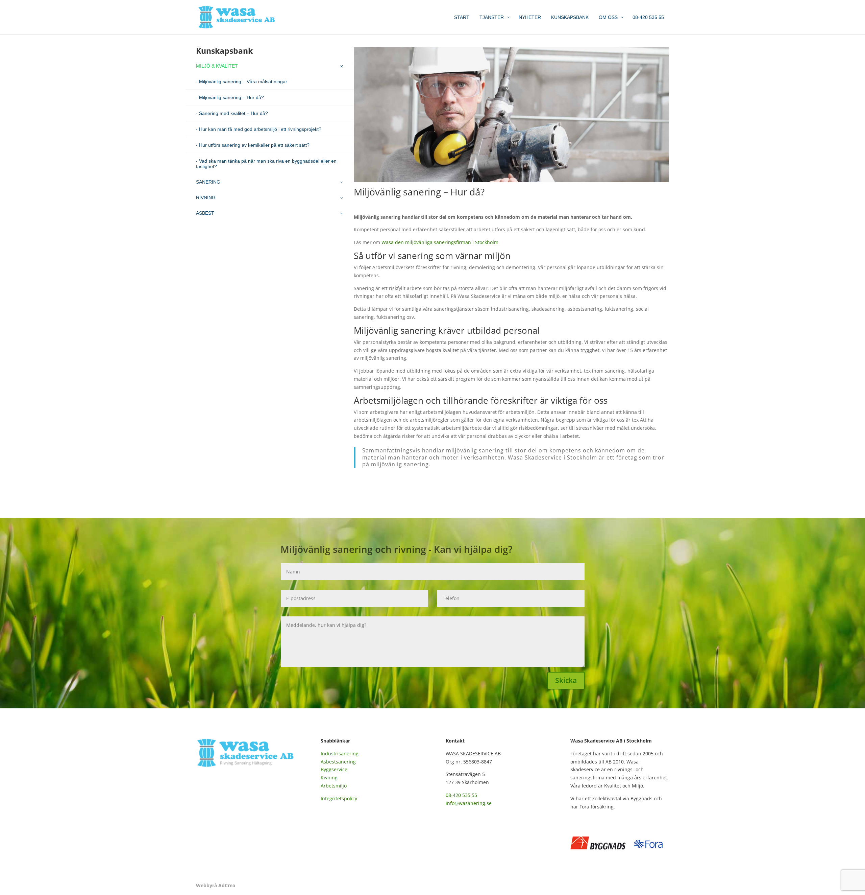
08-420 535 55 (461, 795)
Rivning (329, 777)
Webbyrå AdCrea (215, 885)
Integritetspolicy (339, 798)
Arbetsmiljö (334, 785)
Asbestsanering (338, 761)
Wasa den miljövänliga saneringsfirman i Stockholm (439, 242)
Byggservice (334, 769)
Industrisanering (340, 753)
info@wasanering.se (469, 803)
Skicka (566, 680)
